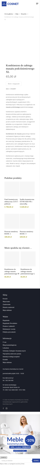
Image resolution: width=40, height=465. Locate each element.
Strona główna (8, 14)
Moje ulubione (7, 310)
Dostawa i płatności (9, 326)
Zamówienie (6, 304)
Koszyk (5, 298)
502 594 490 (9, 380)
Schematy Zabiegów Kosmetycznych (14, 351)
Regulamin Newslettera (10, 323)
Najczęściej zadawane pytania (12, 354)
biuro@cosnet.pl (8, 378)
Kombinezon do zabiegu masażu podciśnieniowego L (28, 271)
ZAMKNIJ (3, 457)
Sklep (16, 14)
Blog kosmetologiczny (10, 345)
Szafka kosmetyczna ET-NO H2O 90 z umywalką (27, 201)
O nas (4, 342)
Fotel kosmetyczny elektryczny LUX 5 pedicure (11, 201)
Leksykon (6, 348)
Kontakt (5, 359)
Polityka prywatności (9, 332)
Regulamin (6, 320)
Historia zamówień (8, 307)
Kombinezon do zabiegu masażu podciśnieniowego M (11, 271)
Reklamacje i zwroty (9, 329)
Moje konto (6, 301)
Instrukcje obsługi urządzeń (11, 356)
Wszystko (24, 14)
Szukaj (36, 460)
